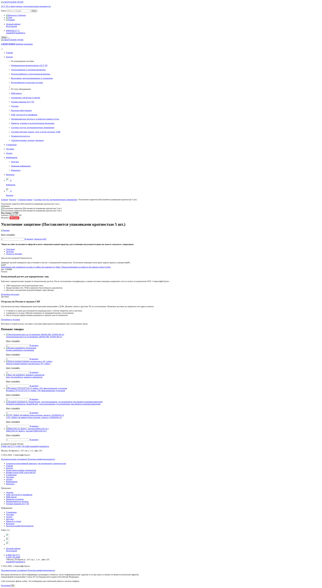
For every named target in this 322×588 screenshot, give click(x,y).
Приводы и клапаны (15, 499)
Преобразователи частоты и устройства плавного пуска (35, 119)
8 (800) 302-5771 (8, 446)
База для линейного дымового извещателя (24, 377)
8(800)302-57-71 (13, 31)
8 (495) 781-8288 (22, 446)
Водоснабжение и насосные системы (27, 82)
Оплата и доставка (14, 254)
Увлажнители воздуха (20, 136)
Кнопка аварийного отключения (20, 350)
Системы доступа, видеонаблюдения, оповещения (32, 127)
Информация (11, 157)
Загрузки (15, 162)
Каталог (9, 57)
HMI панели (16, 93)
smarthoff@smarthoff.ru (15, 33)
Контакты (10, 174)
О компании (11, 145)
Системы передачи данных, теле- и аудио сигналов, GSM (35, 132)
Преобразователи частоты (17, 501)
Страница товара (25, 200)
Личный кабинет (13, 24)
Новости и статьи (13, 521)
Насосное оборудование (21, 110)
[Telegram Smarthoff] (8, 536)
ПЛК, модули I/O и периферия (24, 115)
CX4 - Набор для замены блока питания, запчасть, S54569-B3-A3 (34, 417)
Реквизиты (15, 170)
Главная (9, 53)
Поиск (4, 11)
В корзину (29, 239)
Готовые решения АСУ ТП (22, 102)
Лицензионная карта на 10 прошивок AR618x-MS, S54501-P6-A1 (34, 337)
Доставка (10, 149)
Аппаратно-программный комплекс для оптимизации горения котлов (36, 463)
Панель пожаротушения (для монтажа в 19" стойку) (28, 364)
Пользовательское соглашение (14, 459)
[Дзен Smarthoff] (8, 540)
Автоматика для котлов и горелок (25, 98)
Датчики (14, 106)
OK (12, 586)
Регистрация (11, 26)
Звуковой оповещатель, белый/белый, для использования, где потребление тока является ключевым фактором (53, 404)
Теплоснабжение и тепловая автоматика (28, 70)
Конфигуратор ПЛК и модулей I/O (21, 472)
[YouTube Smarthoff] (8, 544)
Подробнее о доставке (10, 319)
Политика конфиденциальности (41, 459)
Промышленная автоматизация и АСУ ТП (29, 65)
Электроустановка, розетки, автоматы (27, 140)
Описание (10, 249)
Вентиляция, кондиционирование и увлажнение (32, 78)
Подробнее (5, 585)
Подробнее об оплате (10, 294)
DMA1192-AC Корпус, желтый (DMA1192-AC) (26, 431)
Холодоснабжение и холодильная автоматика (30, 74)
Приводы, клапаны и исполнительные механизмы (32, 123)
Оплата (9, 153)
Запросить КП (40, 239)
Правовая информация (21, 166)
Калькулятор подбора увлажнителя (21, 470)
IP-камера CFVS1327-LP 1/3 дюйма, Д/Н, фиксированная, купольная (35, 390)
